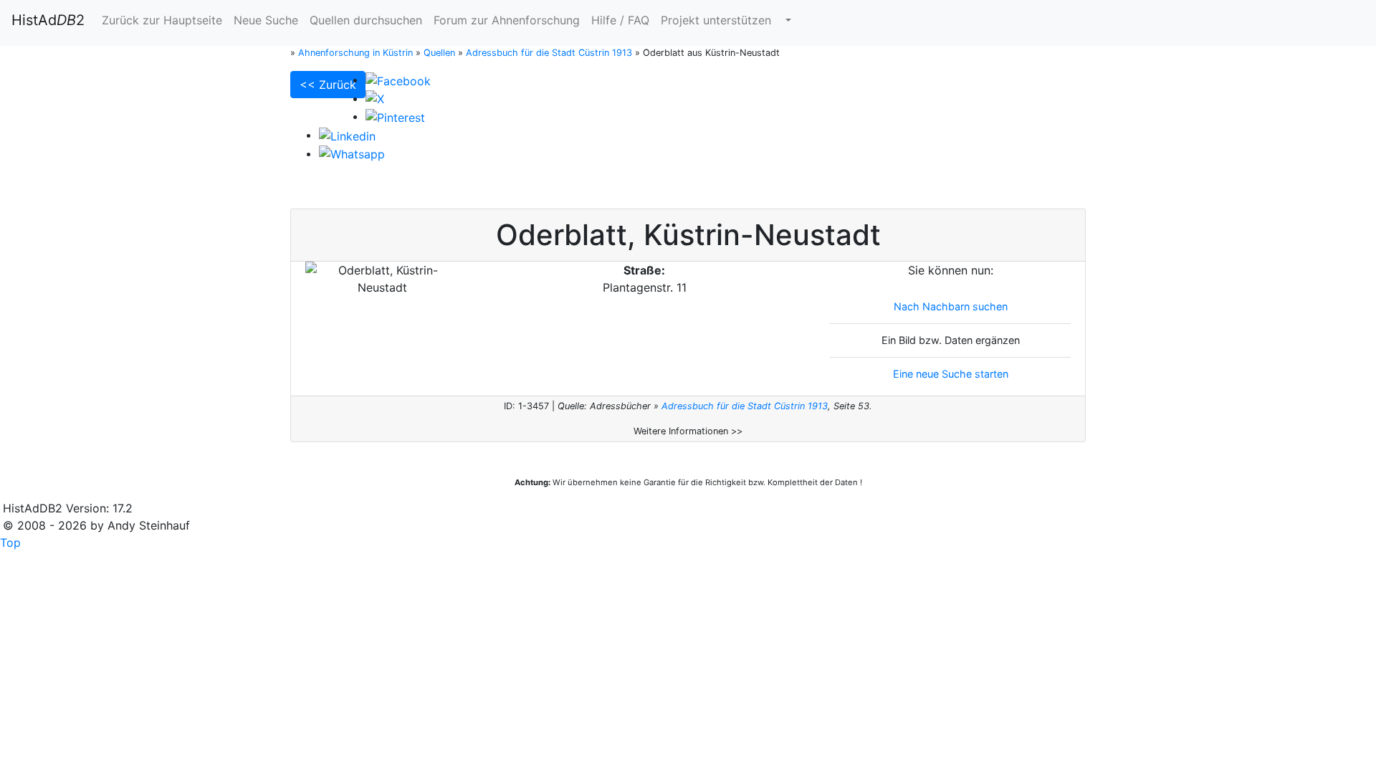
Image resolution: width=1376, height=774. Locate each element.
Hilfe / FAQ (620, 20)
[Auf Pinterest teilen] (395, 116)
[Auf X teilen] (375, 98)
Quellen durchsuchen (366, 20)
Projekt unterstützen (716, 20)
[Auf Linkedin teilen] (347, 135)
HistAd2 (48, 20)
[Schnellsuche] (787, 20)
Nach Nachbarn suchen (951, 306)
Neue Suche (266, 20)
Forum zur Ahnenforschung (507, 20)
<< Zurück (328, 84)
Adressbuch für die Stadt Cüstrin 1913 (744, 406)
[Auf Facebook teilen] (398, 79)
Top (10, 542)
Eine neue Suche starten (950, 374)
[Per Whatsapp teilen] (352, 153)
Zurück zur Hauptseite (162, 20)
